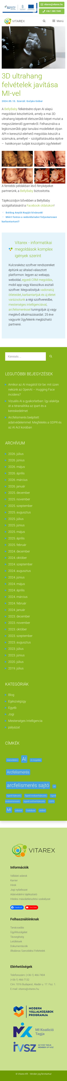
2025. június (16, 525)
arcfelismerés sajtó (28, 785)
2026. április (16, 473)
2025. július (16, 519)
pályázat (14, 727)
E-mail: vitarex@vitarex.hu (24, 989)
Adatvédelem (12, 760)
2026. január (16, 486)
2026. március (17, 480)
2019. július (16, 668)
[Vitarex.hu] (14, 21)
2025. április (16, 538)
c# (54, 786)
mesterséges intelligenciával (28, 304)
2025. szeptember (20, 506)
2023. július (16, 648)
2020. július (16, 662)
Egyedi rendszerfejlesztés (36, 796)
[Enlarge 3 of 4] (28, 172)
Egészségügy (17, 701)
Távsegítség (17, 936)
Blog (11, 695)
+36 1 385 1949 (53, 11)
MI (9, 810)
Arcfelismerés (18, 772)
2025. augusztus (19, 512)
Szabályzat (30, 810)
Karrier (14, 880)
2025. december (19, 492)
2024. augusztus (19, 571)
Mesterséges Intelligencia (25, 721)
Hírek (13, 885)
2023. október (17, 629)
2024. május (16, 584)
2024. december (19, 551)
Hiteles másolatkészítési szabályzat (30, 899)
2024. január (16, 610)
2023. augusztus (19, 642)
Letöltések (16, 941)
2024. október (17, 558)
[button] (44, 21)
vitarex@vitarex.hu (53, 4)
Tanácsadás (17, 927)
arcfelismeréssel (20, 309)
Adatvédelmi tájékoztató (23, 894)
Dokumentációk (19, 946)
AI (24, 759)
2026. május (16, 467)
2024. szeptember (20, 564)
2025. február (17, 545)
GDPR (51, 801)
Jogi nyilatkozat (18, 889)
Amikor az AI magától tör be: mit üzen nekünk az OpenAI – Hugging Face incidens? (33, 389)
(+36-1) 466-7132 (19, 979)
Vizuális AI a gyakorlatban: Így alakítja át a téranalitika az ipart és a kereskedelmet (33, 406)
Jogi (11, 714)
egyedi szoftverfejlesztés (34, 801)
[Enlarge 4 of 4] (61, 172)
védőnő (42, 810)
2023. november (19, 623)
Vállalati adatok (18, 875)
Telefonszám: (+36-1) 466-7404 (27, 975)
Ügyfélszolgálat (18, 932)
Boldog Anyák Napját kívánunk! (24, 212)
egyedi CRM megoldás (37, 280)
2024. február (17, 603)
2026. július (16, 454)
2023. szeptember (20, 636)
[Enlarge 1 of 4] (28, 155)
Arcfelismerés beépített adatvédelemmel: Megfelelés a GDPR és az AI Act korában (35, 422)
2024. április (16, 590)
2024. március (17, 597)
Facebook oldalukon (40, 205)
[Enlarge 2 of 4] (61, 155)
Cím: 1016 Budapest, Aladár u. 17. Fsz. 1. (33, 984)
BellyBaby (11, 109)
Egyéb (12, 707)
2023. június (16, 655)
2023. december (19, 616)
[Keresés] (51, 356)
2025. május (16, 532)
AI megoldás (36, 760)
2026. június (16, 460)
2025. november (19, 499)
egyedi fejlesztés (14, 796)
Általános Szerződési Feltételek (27, 950)
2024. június (16, 577)
